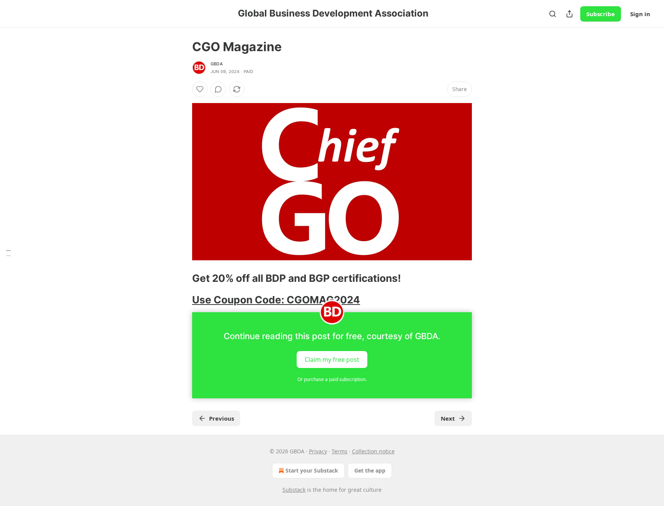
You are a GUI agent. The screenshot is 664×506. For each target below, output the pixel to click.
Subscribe (600, 14)
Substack (293, 489)
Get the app (369, 470)
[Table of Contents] (8, 253)
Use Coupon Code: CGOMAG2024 (276, 300)
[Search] (552, 14)
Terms (339, 451)
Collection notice (373, 451)
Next (448, 418)
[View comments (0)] (218, 89)
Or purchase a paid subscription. (332, 379)
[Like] (200, 89)
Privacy (318, 451)
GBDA (217, 64)
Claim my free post (332, 359)
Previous (221, 418)
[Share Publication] (569, 14)
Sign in (640, 14)
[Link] (181, 278)
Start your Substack (312, 470)
